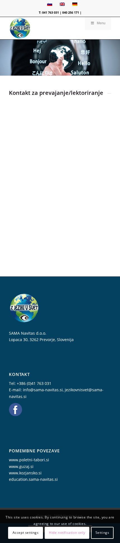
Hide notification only (67, 532)
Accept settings (26, 532)
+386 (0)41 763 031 (34, 383)
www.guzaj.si (21, 466)
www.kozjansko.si (25, 473)
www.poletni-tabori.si (29, 459)
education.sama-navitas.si (33, 479)
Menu (101, 23)
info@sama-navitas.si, (44, 389)
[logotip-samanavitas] (49, 28)
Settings (102, 532)
